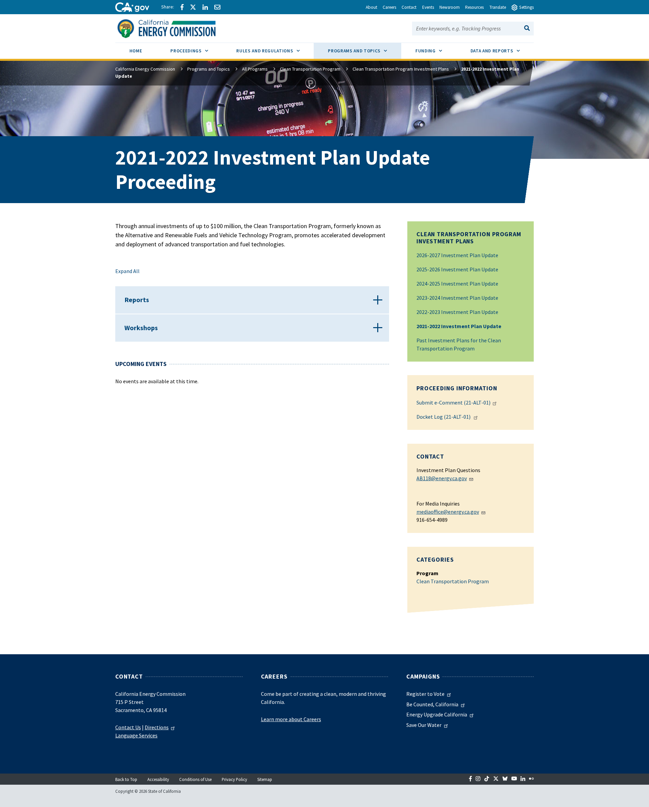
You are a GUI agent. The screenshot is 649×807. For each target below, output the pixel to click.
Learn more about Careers (291, 719)
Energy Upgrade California (436, 714)
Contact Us (128, 727)
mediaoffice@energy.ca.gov (447, 511)
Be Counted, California (432, 704)
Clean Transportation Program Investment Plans (401, 69)
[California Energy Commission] (175, 27)
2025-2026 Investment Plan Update (457, 269)
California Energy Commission (145, 69)
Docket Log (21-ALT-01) (444, 416)
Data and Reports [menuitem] (502, 51)
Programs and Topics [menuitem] (364, 51)
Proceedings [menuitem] (196, 51)
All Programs (255, 69)
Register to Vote (425, 693)
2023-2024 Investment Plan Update (457, 297)
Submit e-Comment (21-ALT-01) (453, 402)
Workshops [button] (141, 327)
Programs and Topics (208, 69)
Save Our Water (423, 725)
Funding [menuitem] (435, 51)
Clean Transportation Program (310, 69)
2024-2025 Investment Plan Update (457, 283)
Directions (157, 727)
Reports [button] (136, 299)
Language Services (136, 735)
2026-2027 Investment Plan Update (457, 255)
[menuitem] (135, 52)
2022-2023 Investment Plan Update (457, 312)
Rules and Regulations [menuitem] (275, 51)
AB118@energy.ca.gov (441, 478)
